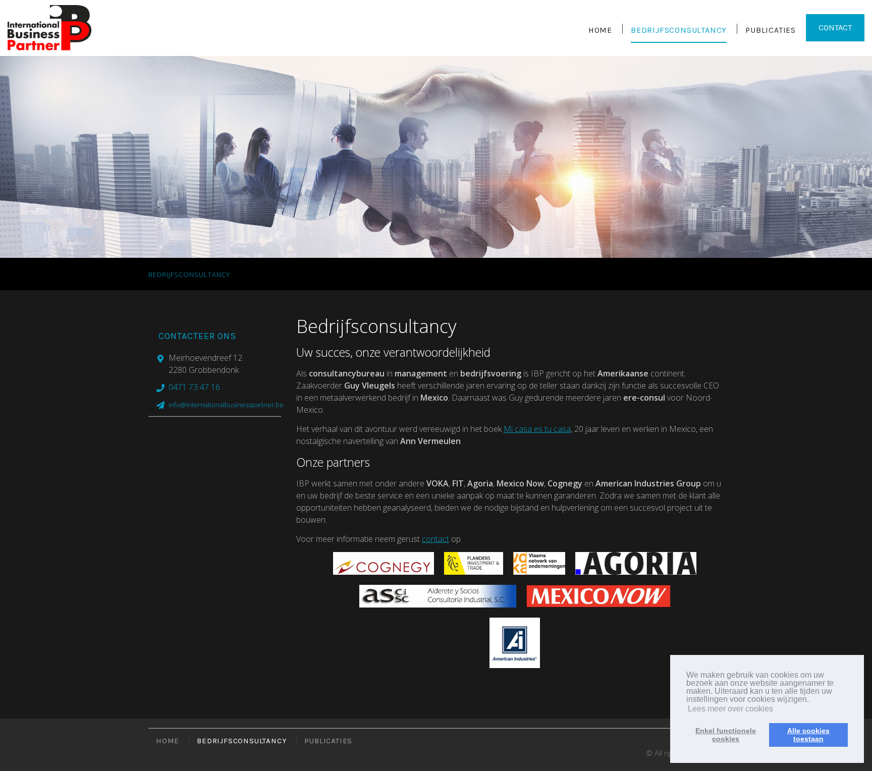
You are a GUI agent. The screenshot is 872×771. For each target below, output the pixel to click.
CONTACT (835, 27)
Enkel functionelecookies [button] (725, 735)
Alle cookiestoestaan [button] (808, 735)
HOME (600, 30)
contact (435, 538)
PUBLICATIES (770, 30)
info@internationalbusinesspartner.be (226, 404)
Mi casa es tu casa (537, 428)
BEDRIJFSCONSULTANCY (679, 30)
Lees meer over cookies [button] (730, 708)
